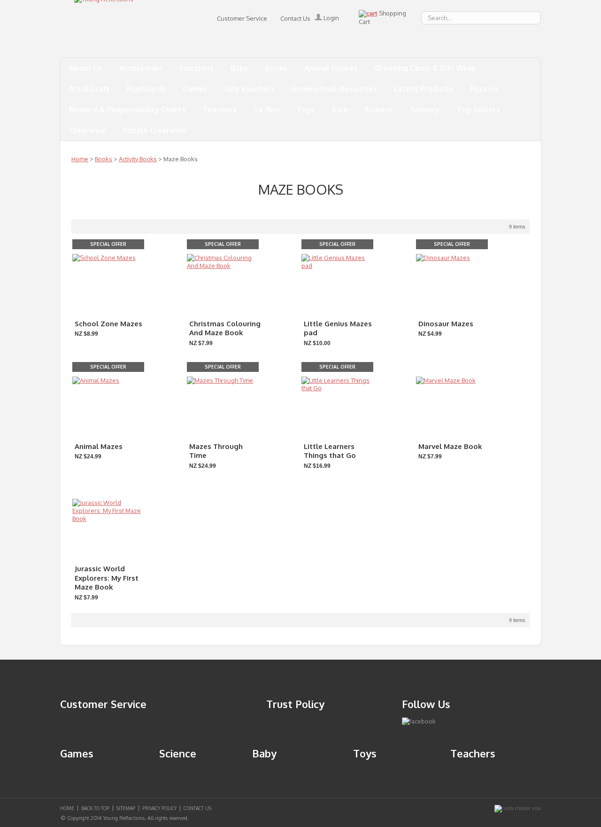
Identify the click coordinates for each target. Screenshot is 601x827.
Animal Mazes (99, 446)
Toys (306, 109)
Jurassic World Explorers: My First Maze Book (107, 577)
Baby (239, 68)
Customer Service (242, 18)
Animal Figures (331, 68)
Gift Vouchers (249, 89)
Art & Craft (89, 89)
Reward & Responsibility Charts (127, 109)
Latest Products (423, 89)
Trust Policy (295, 703)
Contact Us (295, 18)
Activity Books (138, 159)
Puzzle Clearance (155, 130)
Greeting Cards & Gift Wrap (425, 68)
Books (276, 68)
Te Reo (267, 109)
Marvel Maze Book (450, 446)
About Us (85, 68)
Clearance (87, 130)
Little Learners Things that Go (330, 451)
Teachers (219, 109)
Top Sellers (478, 109)
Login (330, 18)
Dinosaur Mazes (445, 323)
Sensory (425, 109)
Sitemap (125, 808)
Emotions (196, 68)
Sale (339, 109)
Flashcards (146, 89)
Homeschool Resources (334, 89)
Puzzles (484, 89)
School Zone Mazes (108, 323)
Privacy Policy (159, 808)
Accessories (140, 68)
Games (195, 89)
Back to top (95, 808)
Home (79, 159)
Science (379, 109)
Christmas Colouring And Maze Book (225, 328)
